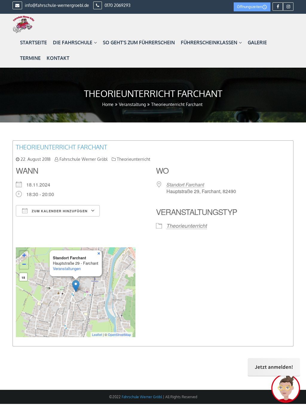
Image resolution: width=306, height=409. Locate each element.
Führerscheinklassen (209, 43)
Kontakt (58, 58)
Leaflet (97, 334)
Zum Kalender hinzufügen (59, 211)
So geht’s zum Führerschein (139, 43)
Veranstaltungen (67, 268)
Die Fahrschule (72, 43)
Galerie (257, 43)
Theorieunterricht (133, 159)
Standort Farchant (185, 184)
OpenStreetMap (119, 334)
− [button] (24, 264)
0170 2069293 (117, 5)
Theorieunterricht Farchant (61, 147)
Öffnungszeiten (249, 6)
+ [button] (24, 255)
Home (108, 104)
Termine (30, 58)
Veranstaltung (132, 104)
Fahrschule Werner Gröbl (83, 159)
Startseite (33, 43)
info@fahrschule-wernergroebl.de (56, 5)
